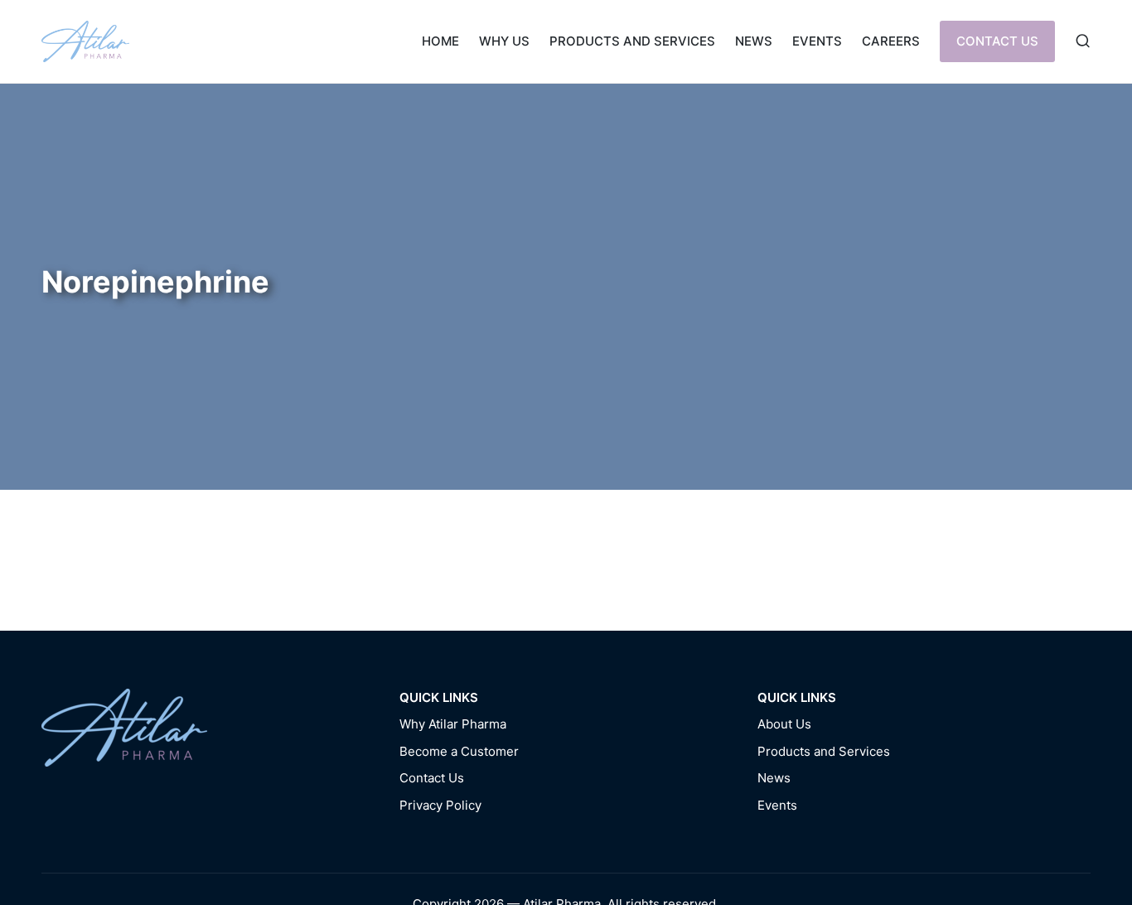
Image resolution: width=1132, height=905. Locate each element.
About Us (784, 724)
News (774, 778)
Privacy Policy (440, 805)
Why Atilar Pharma (452, 724)
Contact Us (431, 778)
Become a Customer (459, 751)
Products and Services (823, 751)
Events (777, 805)
